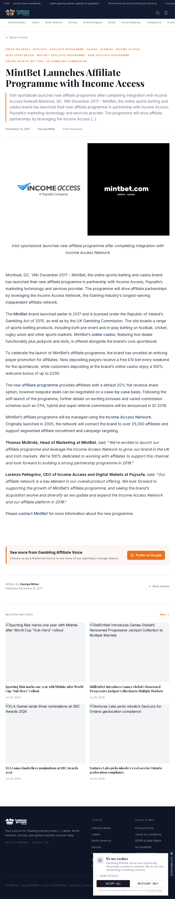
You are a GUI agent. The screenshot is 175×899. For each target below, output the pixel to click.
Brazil (112, 22)
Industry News (17, 22)
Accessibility (143, 847)
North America (54, 22)
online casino (103, 334)
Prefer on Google (149, 555)
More (163, 614)
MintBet (20, 314)
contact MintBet (33, 513)
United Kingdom (92, 22)
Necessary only (148, 883)
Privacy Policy (144, 828)
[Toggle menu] (166, 13)
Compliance (154, 22)
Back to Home (19, 37)
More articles (161, 586)
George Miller (46, 129)
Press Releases (131, 22)
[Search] (157, 12)
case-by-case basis (122, 392)
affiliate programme (40, 385)
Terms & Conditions (148, 834)
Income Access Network (128, 417)
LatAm (35, 22)
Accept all (113, 883)
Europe (73, 22)
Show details (109, 875)
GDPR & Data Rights (148, 840)
